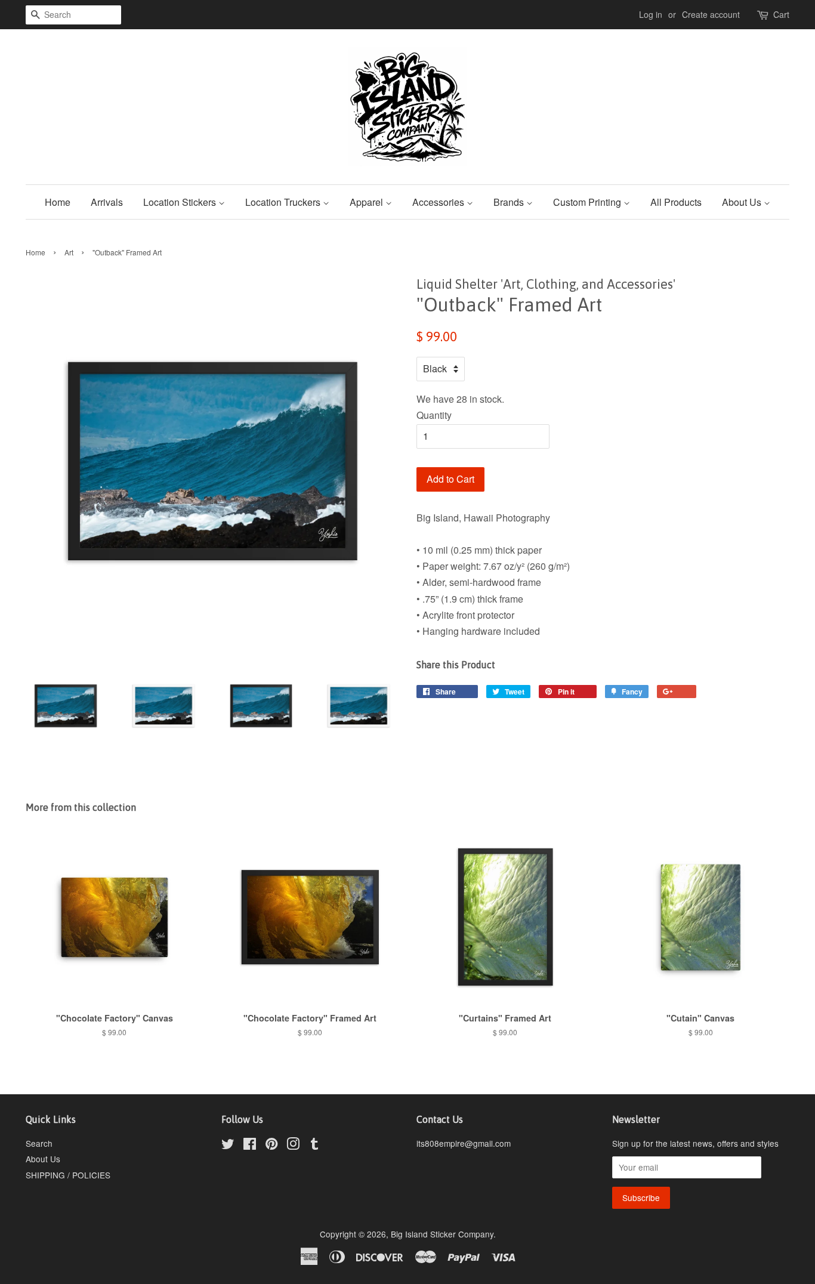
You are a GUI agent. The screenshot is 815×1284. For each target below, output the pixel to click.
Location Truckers (284, 202)
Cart (781, 14)
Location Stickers (180, 202)
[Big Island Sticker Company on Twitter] (227, 1146)
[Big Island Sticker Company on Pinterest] (271, 1146)
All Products (676, 202)
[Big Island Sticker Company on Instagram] (293, 1146)
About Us (743, 202)
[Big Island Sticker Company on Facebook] (250, 1146)
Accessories (439, 202)
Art (68, 252)
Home (57, 202)
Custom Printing (588, 202)
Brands (509, 202)
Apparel (367, 202)
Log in (650, 14)
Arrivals (107, 202)
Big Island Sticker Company (442, 1234)
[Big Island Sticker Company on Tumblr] (314, 1146)
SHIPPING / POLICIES (68, 1175)
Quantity (434, 415)
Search (39, 1143)
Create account (711, 14)
